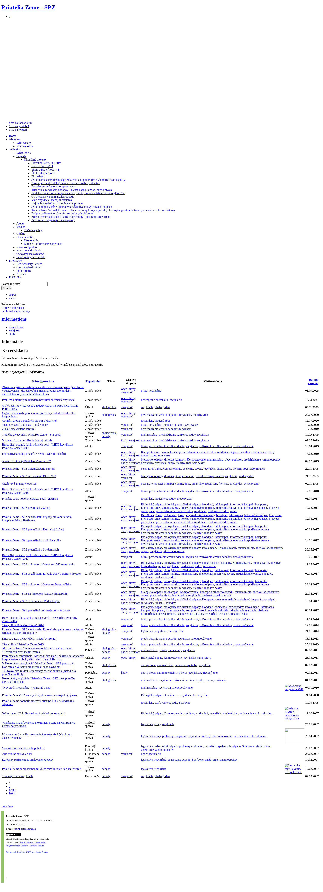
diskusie (169, 459)
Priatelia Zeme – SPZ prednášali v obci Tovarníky (31, 540)
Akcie (20, 223)
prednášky (147, 462)
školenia (223, 483)
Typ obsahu (93, 381)
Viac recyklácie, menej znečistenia (51, 200)
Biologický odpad (151, 504)
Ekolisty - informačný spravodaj (43, 243)
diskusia (169, 476)
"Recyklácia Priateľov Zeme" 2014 (23, 625)
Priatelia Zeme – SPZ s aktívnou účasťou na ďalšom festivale (38, 564)
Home (12, 136)
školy (12, 333)
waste (233, 511)
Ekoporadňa (31, 240)
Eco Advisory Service (29, 264)
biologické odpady (152, 459)
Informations (14, 319)
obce (227, 459)
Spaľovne (184, 702)
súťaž (228, 468)
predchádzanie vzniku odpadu (166, 446)
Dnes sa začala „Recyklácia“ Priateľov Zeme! (29, 638)
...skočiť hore (7, 806)
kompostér (157, 483)
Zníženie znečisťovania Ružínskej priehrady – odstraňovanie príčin (70, 216)
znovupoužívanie (243, 446)
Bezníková (147, 515)
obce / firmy (16, 327)
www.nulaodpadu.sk (28, 250)
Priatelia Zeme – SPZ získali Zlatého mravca (28, 468)
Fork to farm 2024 (42, 166)
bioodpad (207, 504)
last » (12, 793)
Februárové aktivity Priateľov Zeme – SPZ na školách (34, 453)
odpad (144, 551)
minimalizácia (149, 434)
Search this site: (11, 284)
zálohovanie (225, 736)
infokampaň (222, 504)
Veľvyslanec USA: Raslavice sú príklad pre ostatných (33, 713)
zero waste (191, 424)
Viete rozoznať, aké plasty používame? (25, 424)
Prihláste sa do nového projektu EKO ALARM (30, 498)
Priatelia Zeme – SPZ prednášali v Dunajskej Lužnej (33, 529)
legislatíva (147, 631)
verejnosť (14, 330)
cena (144, 468)
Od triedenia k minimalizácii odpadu (52, 196)
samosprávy (204, 657)
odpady (106, 436)
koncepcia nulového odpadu (197, 507)
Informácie (15, 260)
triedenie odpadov (173, 424)
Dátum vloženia (313, 381)
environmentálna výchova (172, 672)
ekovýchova (148, 665)
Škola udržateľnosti (42, 173)
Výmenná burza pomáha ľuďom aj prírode (27, 440)
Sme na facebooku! (20, 122)
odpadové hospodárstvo (210, 476)
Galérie (20, 233)
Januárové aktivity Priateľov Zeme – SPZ (26, 461)
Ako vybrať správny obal (17, 753)
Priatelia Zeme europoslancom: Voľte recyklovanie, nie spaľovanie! (42, 768)
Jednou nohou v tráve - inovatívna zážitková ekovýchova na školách (71, 206)
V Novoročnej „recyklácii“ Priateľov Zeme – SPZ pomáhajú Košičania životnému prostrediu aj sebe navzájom (38, 665)
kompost (180, 459)
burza (144, 446)
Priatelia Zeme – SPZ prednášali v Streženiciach (30, 549)
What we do (23, 152)
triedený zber (162, 407)
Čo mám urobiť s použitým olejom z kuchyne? (29, 420)
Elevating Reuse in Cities (46, 162)
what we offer (24, 146)
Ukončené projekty (35, 159)
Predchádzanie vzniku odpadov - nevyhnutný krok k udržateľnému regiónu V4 (78, 193)
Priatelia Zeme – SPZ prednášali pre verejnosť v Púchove (36, 610)
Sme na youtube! (19, 126)
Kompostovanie (150, 452)
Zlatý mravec (257, 468)
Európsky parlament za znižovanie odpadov (28, 759)
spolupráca (236, 483)
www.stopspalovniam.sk (30, 253)
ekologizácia (109, 407)
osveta (198, 468)
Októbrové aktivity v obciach (19, 483)
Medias (20, 226)
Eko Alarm (37, 176)
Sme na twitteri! (18, 129)
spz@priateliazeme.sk (25, 828)
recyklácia (155, 390)
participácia (148, 511)
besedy (145, 483)
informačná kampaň (241, 504)
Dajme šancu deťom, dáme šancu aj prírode (57, 203)
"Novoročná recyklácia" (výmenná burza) (26, 687)
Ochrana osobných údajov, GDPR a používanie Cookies (27, 852)
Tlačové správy (33, 230)
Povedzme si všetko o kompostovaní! (53, 186)
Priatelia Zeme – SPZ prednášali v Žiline (26, 507)
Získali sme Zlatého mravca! (19, 428)
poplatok (237, 459)
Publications (23, 270)
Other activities (25, 237)
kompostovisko (170, 507)
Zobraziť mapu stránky (16, 311)
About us (14, 139)
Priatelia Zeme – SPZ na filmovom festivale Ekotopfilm (34, 593)
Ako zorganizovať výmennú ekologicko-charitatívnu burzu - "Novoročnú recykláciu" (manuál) (37, 650)
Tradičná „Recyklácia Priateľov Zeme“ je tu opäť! (31, 434)
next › (12, 790)
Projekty (21, 156)
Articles (21, 274)
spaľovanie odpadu (166, 702)
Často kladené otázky (29, 267)
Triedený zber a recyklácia (17, 776)
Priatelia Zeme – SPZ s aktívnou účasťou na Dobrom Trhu (36, 584)
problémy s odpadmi (196, 713)
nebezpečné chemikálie (154, 399)
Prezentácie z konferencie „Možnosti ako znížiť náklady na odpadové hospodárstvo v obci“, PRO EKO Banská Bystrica (43, 657)
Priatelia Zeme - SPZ (28, 7)
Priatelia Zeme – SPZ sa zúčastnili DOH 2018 (29, 476)
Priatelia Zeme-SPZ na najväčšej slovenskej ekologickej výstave (40, 695)
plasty (144, 390)
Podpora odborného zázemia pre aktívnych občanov (62, 213)
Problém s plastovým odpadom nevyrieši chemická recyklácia (38, 399)
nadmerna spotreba (186, 665)
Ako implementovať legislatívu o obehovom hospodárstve (65, 183)
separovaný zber (240, 452)
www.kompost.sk (26, 247)
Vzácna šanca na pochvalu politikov (23, 748)
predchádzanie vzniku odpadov (159, 414)
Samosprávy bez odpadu (30, 257)
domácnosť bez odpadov (216, 562)
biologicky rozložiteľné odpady (182, 504)
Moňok (237, 507)
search (12, 294)
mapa (12, 298)
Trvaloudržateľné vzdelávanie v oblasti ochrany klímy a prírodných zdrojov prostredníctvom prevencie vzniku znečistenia (103, 210)
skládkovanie (259, 452)
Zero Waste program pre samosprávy (53, 220)
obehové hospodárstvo (256, 507)
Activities (14, 149)
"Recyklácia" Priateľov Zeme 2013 (23, 644)
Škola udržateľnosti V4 (45, 169)
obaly (157, 724)
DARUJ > (15, 277)
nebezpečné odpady (166, 746)
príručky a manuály (170, 650)
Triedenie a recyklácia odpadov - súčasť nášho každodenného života (71, 189)
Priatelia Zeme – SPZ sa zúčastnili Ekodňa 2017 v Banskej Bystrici (41, 573)
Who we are (23, 142)
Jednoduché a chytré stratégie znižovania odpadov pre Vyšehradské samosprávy (78, 179)
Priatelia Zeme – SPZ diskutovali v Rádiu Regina (31, 601)
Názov (36, 381)
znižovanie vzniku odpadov (215, 446)
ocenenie (188, 468)
